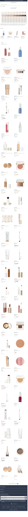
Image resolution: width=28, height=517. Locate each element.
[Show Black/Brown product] (14, 245)
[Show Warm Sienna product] (1, 174)
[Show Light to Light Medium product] (2, 156)
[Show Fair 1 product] (1, 192)
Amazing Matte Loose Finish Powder (4, 476)
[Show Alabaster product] (2, 118)
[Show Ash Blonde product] (14, 460)
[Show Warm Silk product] (2, 174)
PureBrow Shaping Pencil (16, 261)
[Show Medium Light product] (2, 245)
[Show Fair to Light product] (1, 156)
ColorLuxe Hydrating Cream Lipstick (17, 279)
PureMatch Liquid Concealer (3, 279)
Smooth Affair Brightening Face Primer (4, 261)
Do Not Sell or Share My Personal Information (20, 506)
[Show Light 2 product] (2, 192)
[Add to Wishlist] (13, 45)
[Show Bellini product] (14, 281)
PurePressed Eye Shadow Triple (17, 190)
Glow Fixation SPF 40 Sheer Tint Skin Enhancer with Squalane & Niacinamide (7, 153)
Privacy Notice (4, 506)
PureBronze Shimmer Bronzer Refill (17, 368)
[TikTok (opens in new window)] (14, 503)
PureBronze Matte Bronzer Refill (17, 350)
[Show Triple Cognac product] (14, 192)
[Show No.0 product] (1, 352)
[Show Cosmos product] (1, 442)
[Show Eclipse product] (2, 442)
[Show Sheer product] (1, 424)
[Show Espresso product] (2, 370)
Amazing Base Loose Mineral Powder (4, 172)
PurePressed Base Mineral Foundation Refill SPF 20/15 (10, 37)
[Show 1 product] (1, 334)
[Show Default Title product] (1, 263)
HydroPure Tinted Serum (3, 190)
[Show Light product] (1, 245)
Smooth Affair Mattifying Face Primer (17, 440)
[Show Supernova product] (14, 334)
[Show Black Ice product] (1, 370)
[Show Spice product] (14, 423)
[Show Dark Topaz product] (1, 460)
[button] (26, 2)
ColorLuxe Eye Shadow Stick (3, 115)
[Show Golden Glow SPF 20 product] (1, 80)
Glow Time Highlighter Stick (3, 440)
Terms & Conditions (13, 506)
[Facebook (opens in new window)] (13, 503)
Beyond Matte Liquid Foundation (4, 96)
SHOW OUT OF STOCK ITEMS (13, 483)
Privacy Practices (2, 501)
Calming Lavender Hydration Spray (2, 37)
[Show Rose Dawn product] (14, 370)
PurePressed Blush (15, 172)
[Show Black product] (14, 99)
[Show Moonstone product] (1, 118)
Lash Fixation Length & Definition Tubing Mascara (16, 37)
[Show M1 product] (1, 99)
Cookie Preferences (8, 506)
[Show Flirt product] (2, 424)
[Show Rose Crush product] (2, 137)
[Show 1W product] (1, 281)
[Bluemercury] (14, 2)
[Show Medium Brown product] (14, 263)
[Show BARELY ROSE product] (14, 174)
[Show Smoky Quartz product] (2, 460)
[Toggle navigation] (0, 2)
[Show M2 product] (2, 99)
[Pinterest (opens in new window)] (16, 503)
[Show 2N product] (2, 281)
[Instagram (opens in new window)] (11, 503)
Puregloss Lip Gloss (3, 134)
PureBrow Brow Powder (16, 458)
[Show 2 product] (2, 334)
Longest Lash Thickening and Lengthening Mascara (6, 368)
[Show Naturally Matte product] (14, 80)
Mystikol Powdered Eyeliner (3, 458)
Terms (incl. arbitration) (23, 501)
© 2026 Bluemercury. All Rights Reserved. (14, 509)
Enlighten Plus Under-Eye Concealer (4, 350)
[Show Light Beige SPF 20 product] (2, 80)
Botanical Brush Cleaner (16, 134)
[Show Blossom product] (1, 137)
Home (1, 6)
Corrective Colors (15, 476)
